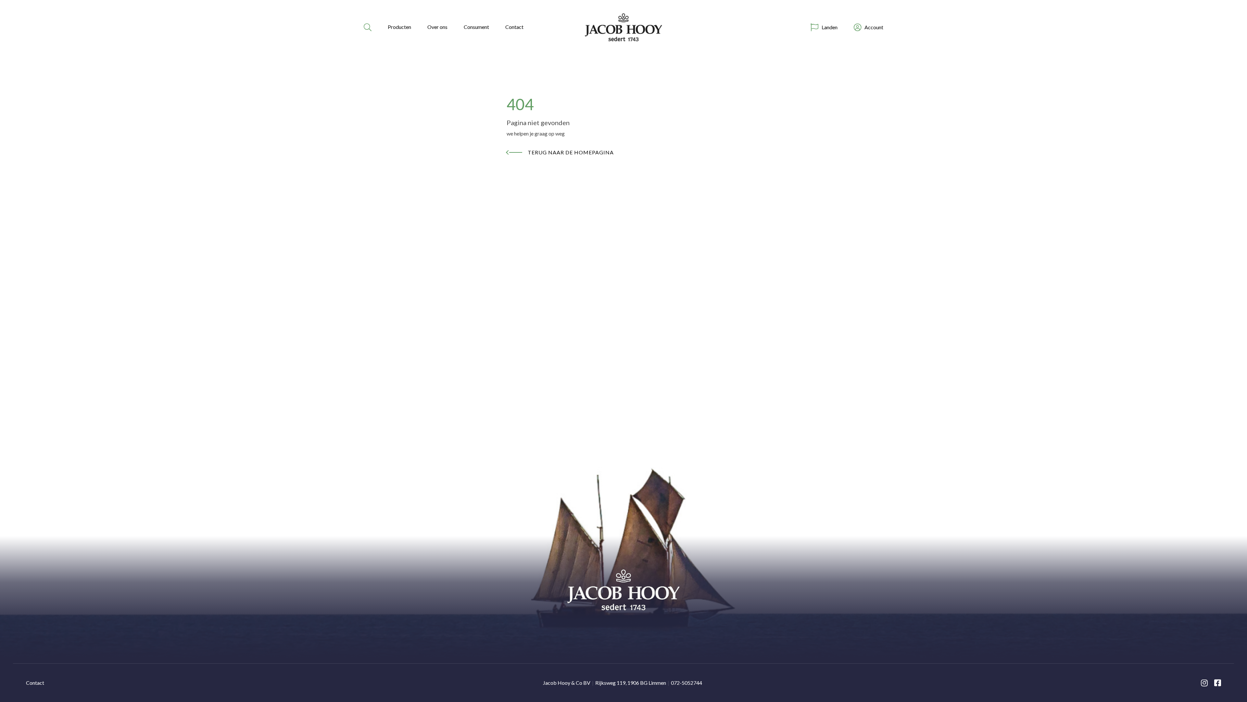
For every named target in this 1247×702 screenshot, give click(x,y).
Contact (514, 27)
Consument (476, 27)
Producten (399, 27)
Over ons (437, 27)
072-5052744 (686, 683)
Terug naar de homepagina (571, 152)
